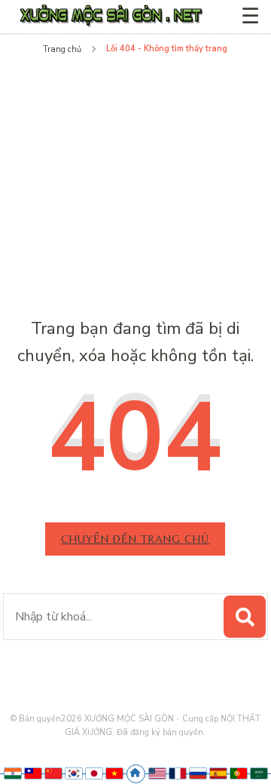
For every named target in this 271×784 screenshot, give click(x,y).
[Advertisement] (136, 176)
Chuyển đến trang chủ (135, 539)
